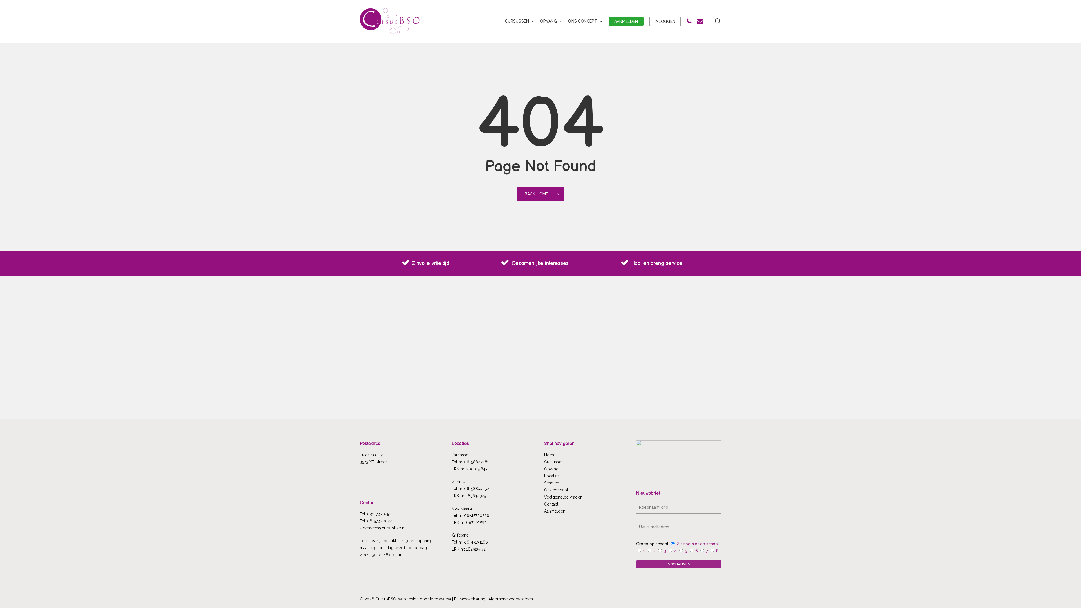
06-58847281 (476, 462)
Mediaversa (440, 599)
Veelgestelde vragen (563, 497)
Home (549, 455)
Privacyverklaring (469, 599)
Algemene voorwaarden (510, 599)
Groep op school (652, 544)
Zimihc (458, 481)
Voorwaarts (462, 508)
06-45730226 (476, 515)
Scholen (551, 483)
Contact (551, 504)
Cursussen (554, 462)
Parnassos (461, 455)
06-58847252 (476, 488)
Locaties (552, 476)
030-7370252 (379, 514)
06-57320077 (379, 521)
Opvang (551, 469)
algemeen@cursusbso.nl (383, 528)
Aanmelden (554, 511)
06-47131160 (476, 542)
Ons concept (556, 490)
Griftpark (460, 535)
